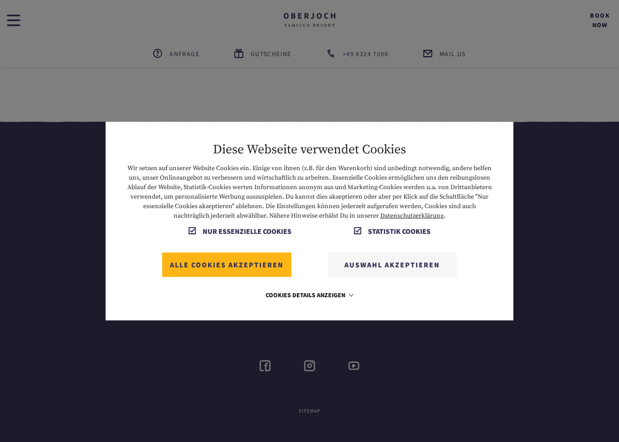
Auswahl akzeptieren (392, 264)
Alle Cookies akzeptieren (227, 264)
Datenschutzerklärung (412, 216)
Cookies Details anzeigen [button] (306, 295)
